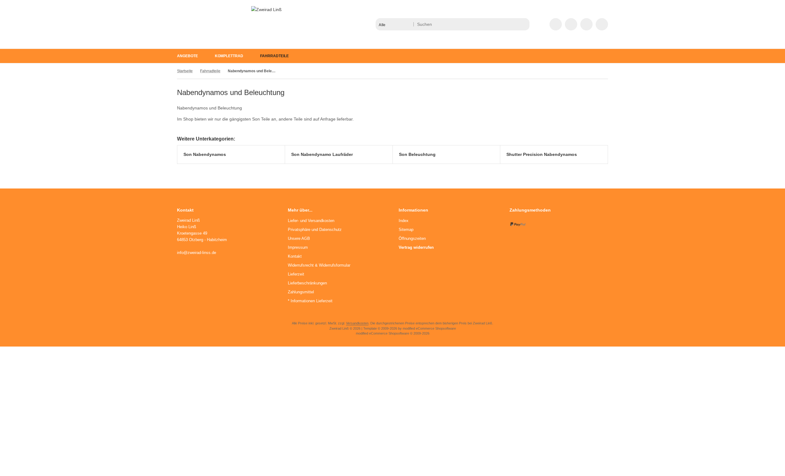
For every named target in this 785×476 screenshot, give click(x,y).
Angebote (187, 56)
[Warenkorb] (586, 24)
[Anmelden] (571, 24)
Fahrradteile (274, 56)
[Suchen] (523, 24)
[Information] (513, 24)
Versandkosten (357, 323)
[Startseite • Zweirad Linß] (266, 9)
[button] (394, 24)
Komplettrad (229, 56)
